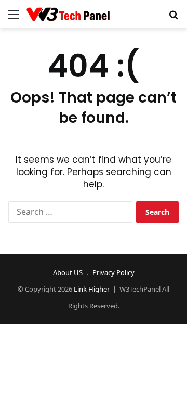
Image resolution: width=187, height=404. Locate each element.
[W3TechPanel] (68, 14)
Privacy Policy (113, 272)
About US (68, 272)
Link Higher (92, 289)
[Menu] (13, 18)
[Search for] (173, 18)
